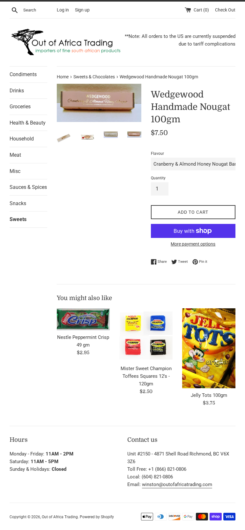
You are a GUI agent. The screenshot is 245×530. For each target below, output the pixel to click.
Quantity (158, 178)
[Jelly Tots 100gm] (208, 348)
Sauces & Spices (28, 187)
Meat (15, 155)
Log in (63, 9)
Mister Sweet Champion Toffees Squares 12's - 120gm (146, 376)
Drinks (17, 91)
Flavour (157, 153)
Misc (15, 171)
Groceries (20, 107)
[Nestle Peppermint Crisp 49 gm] (83, 319)
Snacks (18, 203)
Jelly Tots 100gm (209, 395)
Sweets (18, 219)
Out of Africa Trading (60, 517)
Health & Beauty (28, 123)
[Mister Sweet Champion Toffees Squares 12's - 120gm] (146, 335)
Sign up (82, 9)
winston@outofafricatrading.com (177, 484)
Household (22, 139)
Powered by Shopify (97, 517)
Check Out (225, 9)
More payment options (193, 244)
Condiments (23, 74)
